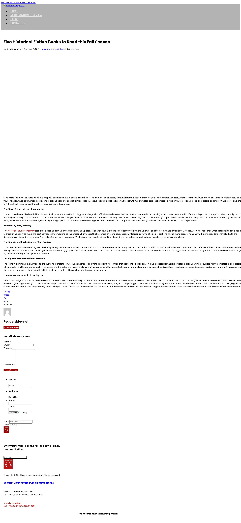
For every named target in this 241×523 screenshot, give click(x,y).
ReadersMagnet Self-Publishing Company (29, 482)
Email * (7, 344)
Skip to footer (29, 2)
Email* (12, 406)
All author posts (11, 327)
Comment (9, 364)
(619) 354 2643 (11, 506)
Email (6, 424)
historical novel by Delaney (21, 230)
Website (8, 348)
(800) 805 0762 (28, 506)
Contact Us (18, 23)
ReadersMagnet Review (26, 15)
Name (6, 421)
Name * (7, 341)
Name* (12, 400)
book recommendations (53, 49)
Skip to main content (11, 2)
